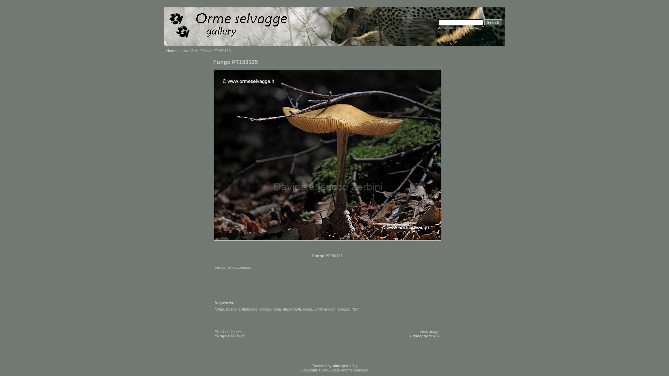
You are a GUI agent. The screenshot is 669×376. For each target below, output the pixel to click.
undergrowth (325, 309)
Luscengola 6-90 (425, 336)
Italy (355, 309)
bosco (231, 309)
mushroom (292, 309)
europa (265, 309)
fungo (219, 309)
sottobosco (248, 309)
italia (277, 309)
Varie (194, 51)
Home (171, 51)
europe (343, 309)
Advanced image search (457, 28)
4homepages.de (354, 370)
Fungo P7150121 (230, 336)
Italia (183, 51)
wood (307, 309)
